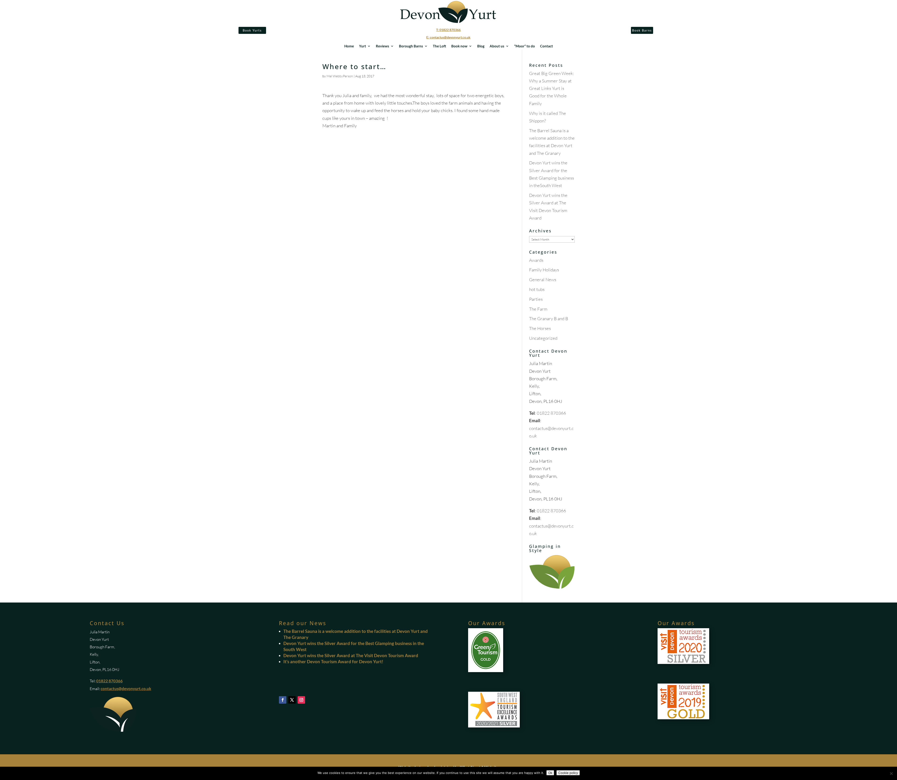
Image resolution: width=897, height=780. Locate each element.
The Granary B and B (548, 318)
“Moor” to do (524, 46)
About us (497, 46)
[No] (891, 773)
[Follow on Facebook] (282, 700)
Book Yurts (252, 30)
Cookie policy (568, 773)
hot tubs (537, 289)
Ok (550, 773)
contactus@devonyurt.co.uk (126, 688)
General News (542, 279)
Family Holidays (544, 270)
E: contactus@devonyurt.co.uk (448, 37)
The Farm (538, 309)
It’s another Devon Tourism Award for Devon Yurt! (333, 661)
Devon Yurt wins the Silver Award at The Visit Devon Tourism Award (350, 655)
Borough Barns (411, 46)
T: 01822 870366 (448, 30)
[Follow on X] (292, 700)
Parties (536, 299)
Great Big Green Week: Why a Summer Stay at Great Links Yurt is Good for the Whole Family (551, 88)
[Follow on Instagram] (301, 700)
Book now (459, 46)
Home (349, 46)
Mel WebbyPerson (340, 76)
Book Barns (642, 30)
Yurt (362, 46)
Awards (536, 260)
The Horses (540, 328)
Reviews (382, 46)
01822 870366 (551, 413)
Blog (480, 46)
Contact (546, 46)
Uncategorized (543, 338)
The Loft (439, 46)
